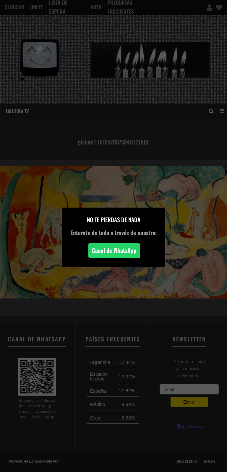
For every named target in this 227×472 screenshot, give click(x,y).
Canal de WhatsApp (114, 250)
